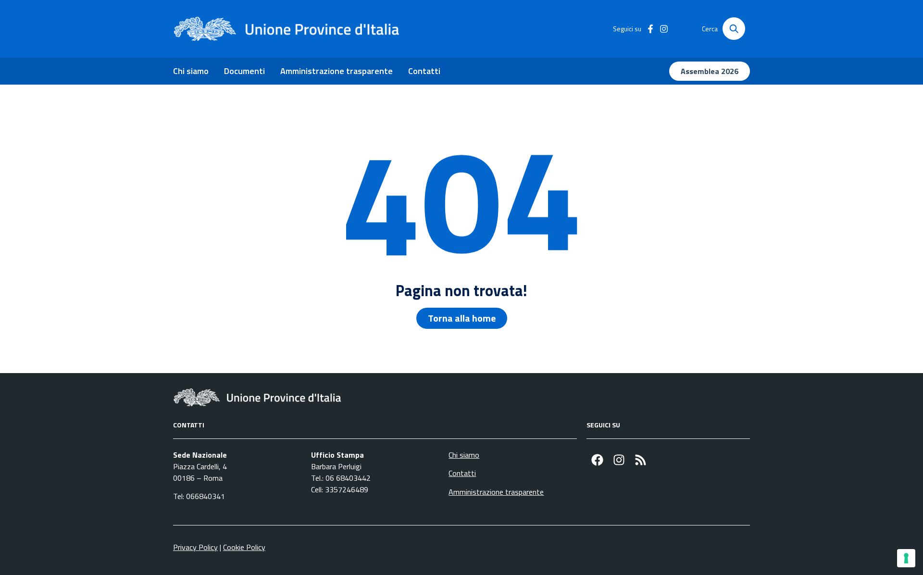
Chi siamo (191, 70)
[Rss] (640, 460)
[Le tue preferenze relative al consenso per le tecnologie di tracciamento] (906, 558)
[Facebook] (597, 460)
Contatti (424, 70)
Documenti (244, 70)
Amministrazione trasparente (336, 70)
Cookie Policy (244, 547)
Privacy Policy (195, 547)
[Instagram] (619, 460)
